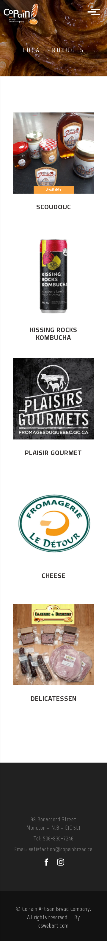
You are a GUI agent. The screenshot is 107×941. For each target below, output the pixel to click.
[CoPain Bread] (28, 12)
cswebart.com (53, 925)
